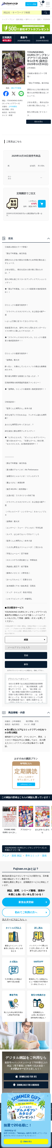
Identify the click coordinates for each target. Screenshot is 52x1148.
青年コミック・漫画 (33, 19)
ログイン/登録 (31, 4)
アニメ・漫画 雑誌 (16, 19)
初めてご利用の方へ (26, 912)
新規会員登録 (26, 902)
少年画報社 (13, 106)
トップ (4, 19)
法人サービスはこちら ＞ (14, 919)
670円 (32, 166)
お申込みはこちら (26, 784)
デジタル (9, 178)
